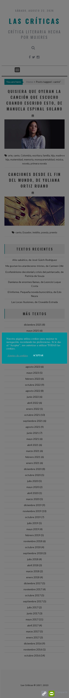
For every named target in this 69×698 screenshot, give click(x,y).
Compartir (62, 692)
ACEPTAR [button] (38, 355)
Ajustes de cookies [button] (17, 355)
